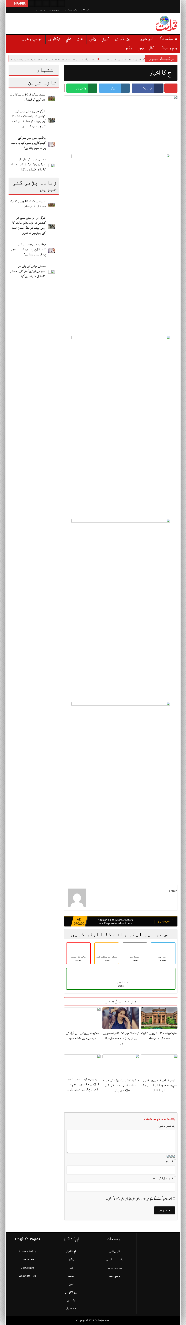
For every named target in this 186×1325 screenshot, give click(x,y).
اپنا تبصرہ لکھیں (167, 1126)
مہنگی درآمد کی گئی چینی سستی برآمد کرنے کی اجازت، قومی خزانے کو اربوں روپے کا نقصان (82, 59)
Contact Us (27, 1259)
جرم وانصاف (168, 48)
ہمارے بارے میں (55, 10)
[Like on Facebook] (39, 3)
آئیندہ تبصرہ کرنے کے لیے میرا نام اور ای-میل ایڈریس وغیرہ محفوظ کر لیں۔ (139, 1199)
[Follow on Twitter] (46, 3)
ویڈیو (129, 48)
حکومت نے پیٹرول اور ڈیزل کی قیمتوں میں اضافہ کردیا (82, 1035)
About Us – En (27, 1276)
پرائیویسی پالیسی (71, 10)
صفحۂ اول (71, 1308)
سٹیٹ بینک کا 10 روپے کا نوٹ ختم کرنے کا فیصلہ (28, 97)
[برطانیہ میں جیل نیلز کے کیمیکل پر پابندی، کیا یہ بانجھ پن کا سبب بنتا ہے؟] (51, 144)
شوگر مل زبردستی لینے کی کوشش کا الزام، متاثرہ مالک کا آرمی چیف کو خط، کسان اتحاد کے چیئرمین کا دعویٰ (29, 118)
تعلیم (68, 39)
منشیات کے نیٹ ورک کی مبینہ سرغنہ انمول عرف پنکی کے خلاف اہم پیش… (121, 1085)
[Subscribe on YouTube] (54, 3)
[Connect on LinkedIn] (61, 3)
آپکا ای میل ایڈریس (164, 1178)
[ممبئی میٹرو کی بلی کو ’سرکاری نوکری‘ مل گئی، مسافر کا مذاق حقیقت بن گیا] (51, 166)
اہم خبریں (146, 39)
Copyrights (28, 1267)
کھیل (105, 39)
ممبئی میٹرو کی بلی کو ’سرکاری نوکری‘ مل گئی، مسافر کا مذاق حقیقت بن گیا (28, 164)
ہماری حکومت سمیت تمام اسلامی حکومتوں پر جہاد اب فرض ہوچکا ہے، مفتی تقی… (82, 1084)
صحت (80, 39)
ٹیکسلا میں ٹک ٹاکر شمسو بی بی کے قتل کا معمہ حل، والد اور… (121, 1038)
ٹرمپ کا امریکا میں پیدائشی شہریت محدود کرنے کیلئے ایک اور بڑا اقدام (159, 1085)
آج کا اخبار (71, 1251)
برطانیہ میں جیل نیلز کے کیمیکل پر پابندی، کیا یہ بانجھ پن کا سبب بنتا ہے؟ (28, 143)
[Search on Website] (31, 3)
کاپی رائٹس (85, 10)
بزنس (92, 39)
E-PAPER (19, 3)
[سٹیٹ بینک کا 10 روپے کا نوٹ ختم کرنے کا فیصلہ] (51, 98)
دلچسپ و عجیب (32, 39)
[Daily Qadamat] (166, 23)
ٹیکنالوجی (54, 39)
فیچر (141, 48)
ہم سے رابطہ (41, 10)
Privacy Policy (27, 1251)
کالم (151, 48)
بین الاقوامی (122, 39)
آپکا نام (170, 1161)
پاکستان (71, 1300)
